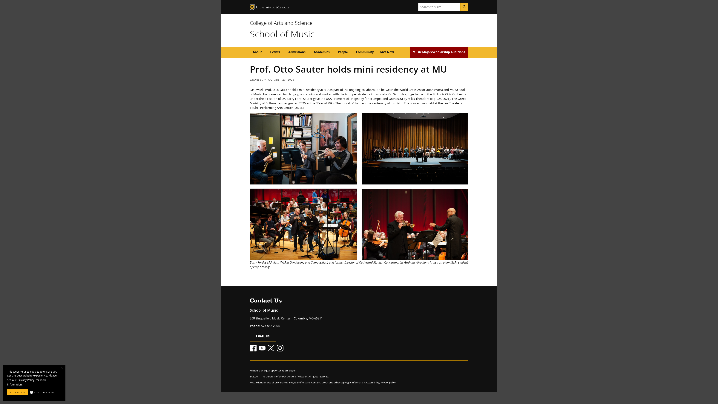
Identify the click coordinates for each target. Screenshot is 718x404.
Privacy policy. (388, 382)
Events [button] (275, 52)
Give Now (387, 52)
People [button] (343, 52)
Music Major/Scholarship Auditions (439, 52)
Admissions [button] (297, 52)
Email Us (263, 336)
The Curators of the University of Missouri (284, 376)
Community (365, 52)
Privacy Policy (26, 380)
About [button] (257, 52)
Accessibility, (373, 382)
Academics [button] (322, 52)
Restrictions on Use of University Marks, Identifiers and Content (285, 382)
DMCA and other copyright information (343, 382)
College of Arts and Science (281, 22)
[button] (42, 392)
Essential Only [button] (17, 392)
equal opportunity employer (280, 370)
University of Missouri (272, 8)
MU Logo (252, 7)
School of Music (282, 34)
